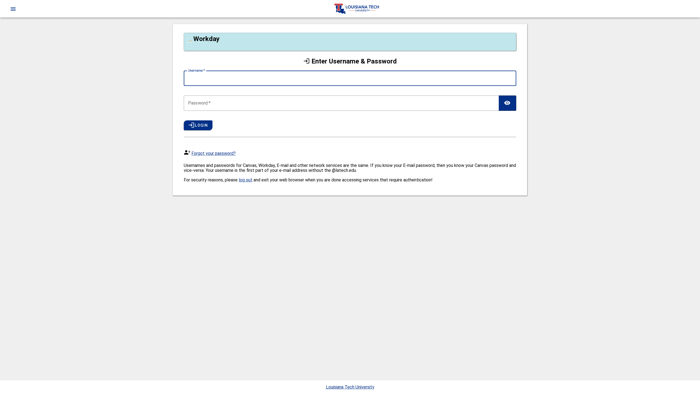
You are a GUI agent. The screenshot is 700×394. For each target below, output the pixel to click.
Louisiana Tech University (350, 387)
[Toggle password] (507, 103)
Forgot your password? (213, 153)
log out (245, 179)
